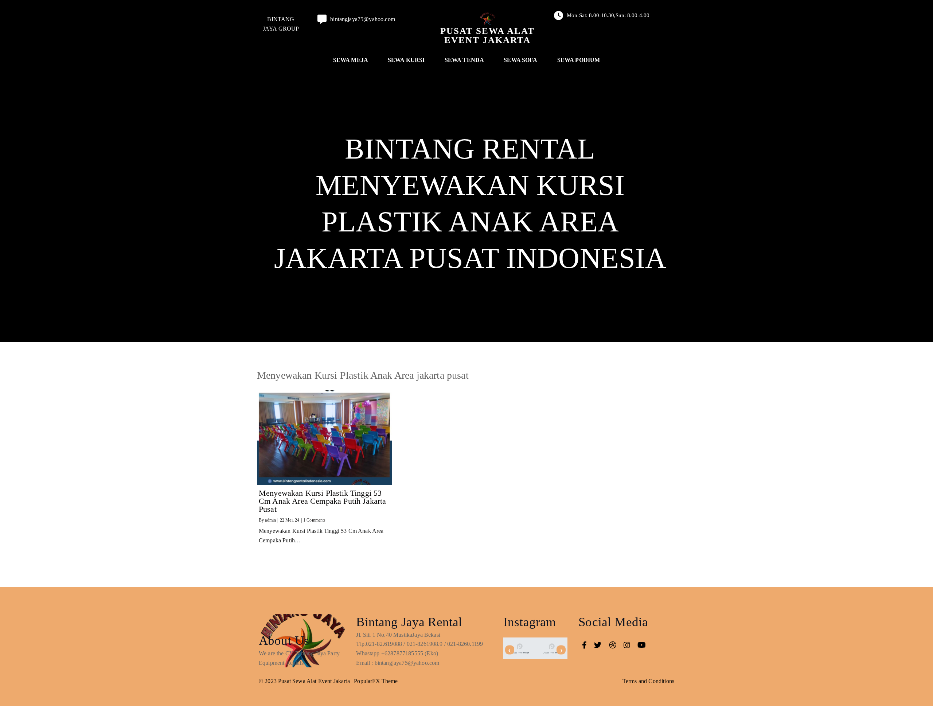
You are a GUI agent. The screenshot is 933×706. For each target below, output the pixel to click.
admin (270, 520)
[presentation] (509, 650)
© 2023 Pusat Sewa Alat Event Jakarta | (306, 681)
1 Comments (314, 520)
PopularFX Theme (376, 681)
